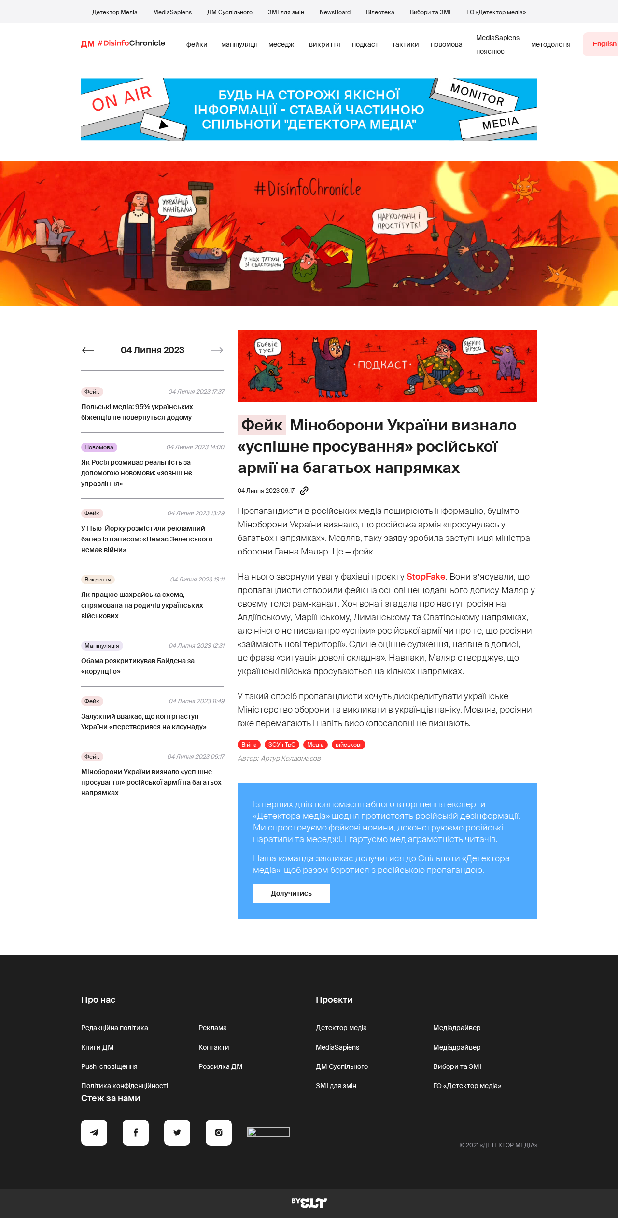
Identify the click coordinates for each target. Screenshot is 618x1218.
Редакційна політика (114, 1028)
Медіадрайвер (457, 1028)
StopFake (426, 576)
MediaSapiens (172, 12)
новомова (447, 44)
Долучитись (291, 893)
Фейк (261, 425)
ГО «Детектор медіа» (496, 12)
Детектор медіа (341, 1028)
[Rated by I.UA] (268, 1134)
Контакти (213, 1047)
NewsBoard (335, 12)
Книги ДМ (97, 1047)
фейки (197, 44)
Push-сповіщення (109, 1066)
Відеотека (380, 12)
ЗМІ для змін (286, 12)
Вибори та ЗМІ (430, 12)
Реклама (212, 1028)
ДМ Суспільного (230, 12)
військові (349, 744)
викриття (324, 44)
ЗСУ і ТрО (281, 744)
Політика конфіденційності (124, 1085)
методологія (551, 44)
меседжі (281, 44)
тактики (405, 44)
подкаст (365, 44)
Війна (249, 744)
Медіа (315, 744)
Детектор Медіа (115, 12)
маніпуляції (239, 44)
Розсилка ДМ (220, 1066)
